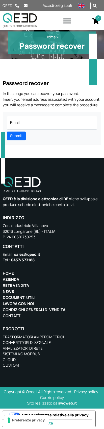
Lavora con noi (18, 303)
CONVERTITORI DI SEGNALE (27, 342)
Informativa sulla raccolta (29, 423)
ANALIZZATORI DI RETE (23, 348)
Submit (16, 135)
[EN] (83, 6)
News (8, 291)
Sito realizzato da (52, 403)
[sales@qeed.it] (28, 6)
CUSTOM (11, 365)
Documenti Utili (19, 297)
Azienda (11, 279)
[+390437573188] (17, 6)
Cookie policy (52, 397)
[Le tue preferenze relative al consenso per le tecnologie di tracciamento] (26, 420)
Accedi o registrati (57, 5)
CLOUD (9, 359)
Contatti (12, 315)
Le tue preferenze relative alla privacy (54, 415)
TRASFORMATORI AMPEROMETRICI (33, 337)
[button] (95, 5)
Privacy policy (86, 391)
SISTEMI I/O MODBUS (21, 354)
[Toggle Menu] (67, 20)
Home (50, 37)
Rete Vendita (16, 285)
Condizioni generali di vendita (34, 309)
